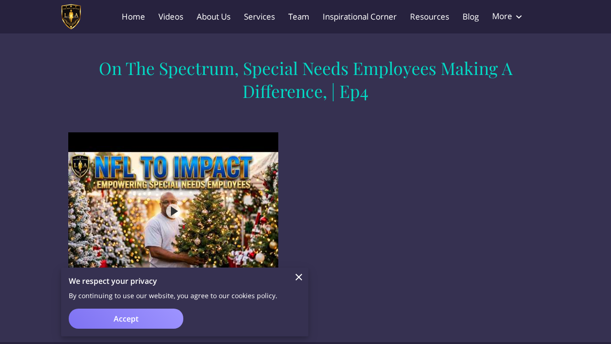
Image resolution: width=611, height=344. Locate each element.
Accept (126, 318)
